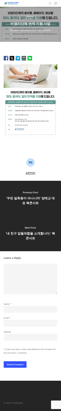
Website (7, 332)
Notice (30, 16)
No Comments (44, 30)
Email (7, 318)
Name (7, 304)
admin (15, 30)
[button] (55, 3)
